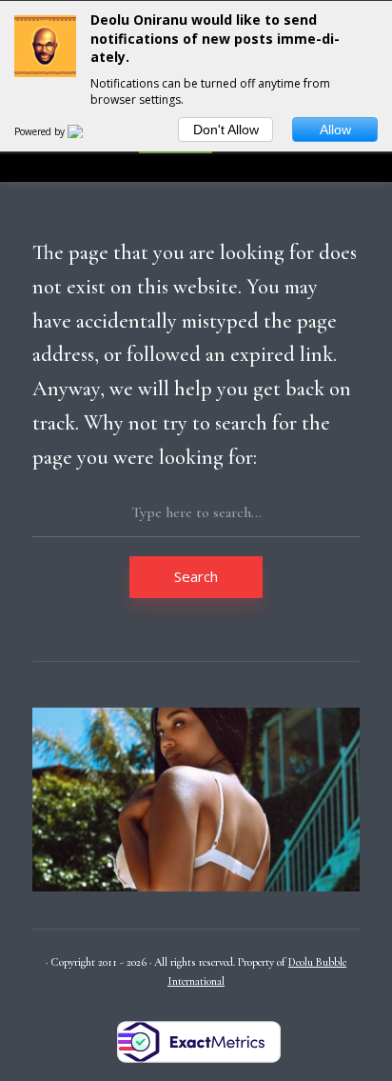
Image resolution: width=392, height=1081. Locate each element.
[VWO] (87, 131)
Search (196, 576)
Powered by (41, 131)
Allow (335, 129)
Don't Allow (226, 129)
